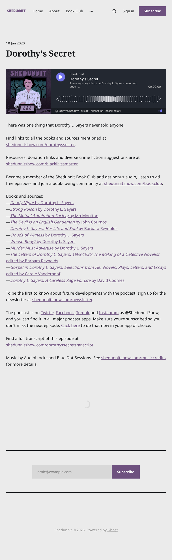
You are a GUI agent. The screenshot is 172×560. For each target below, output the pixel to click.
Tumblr (83, 312)
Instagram (109, 312)
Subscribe (152, 11)
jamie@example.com (85, 471)
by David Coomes (67, 280)
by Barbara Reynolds (64, 228)
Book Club (74, 11)
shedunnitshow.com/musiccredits (133, 357)
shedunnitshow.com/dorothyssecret (40, 144)
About (54, 11)
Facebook (65, 312)
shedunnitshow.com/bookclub (133, 183)
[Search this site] (114, 11)
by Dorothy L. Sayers (42, 202)
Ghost (113, 529)
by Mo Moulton (54, 215)
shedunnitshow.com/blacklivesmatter (41, 163)
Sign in (128, 11)
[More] (91, 11)
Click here (70, 325)
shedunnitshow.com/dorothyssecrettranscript (49, 345)
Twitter (47, 312)
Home (38, 11)
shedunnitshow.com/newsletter (62, 299)
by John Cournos (58, 222)
